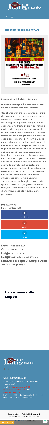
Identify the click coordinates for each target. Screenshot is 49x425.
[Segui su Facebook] (5, 369)
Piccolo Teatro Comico (22, 253)
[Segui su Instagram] (8, 369)
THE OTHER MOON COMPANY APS (22, 30)
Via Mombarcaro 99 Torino (24, 257)
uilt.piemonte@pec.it (12, 392)
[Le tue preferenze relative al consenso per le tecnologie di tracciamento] (45, 421)
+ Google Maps (17, 264)
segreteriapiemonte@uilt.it (14, 389)
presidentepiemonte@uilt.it (20, 387)
